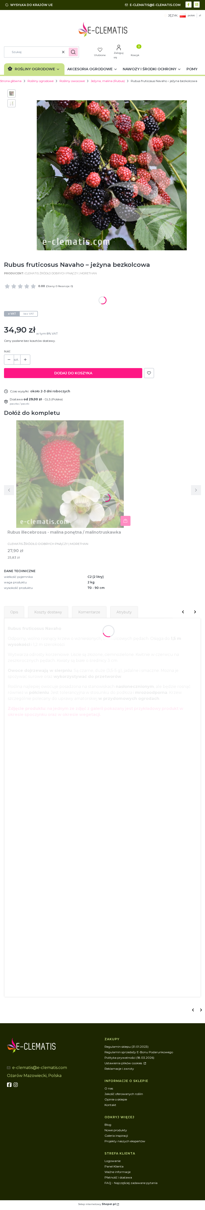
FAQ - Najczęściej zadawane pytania (131, 1183)
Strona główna (11, 81)
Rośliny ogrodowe (41, 81)
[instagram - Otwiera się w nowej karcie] (197, 4)
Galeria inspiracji (116, 1135)
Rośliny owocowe (72, 81)
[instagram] (16, 1084)
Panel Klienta (114, 1166)
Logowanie (112, 1161)
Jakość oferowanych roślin (123, 1094)
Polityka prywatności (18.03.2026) (129, 1057)
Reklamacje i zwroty (119, 1068)
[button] (73, 52)
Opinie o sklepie (115, 1099)
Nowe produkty (115, 1130)
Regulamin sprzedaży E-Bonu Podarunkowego (138, 1052)
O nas (108, 1088)
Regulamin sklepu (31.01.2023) (126, 1046)
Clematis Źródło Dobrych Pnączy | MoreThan (61, 273)
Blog (107, 1124)
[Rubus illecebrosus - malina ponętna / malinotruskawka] (70, 474)
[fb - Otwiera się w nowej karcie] (9, 1084)
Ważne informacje (117, 1172)
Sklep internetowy (97, 1204)
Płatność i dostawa (118, 1177)
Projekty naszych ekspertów (124, 1141)
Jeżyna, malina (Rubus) (108, 81)
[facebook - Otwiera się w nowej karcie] (189, 4)
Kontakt (110, 1105)
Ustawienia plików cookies (123, 1063)
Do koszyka (125, 521)
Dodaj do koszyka (73, 373)
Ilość (7, 351)
